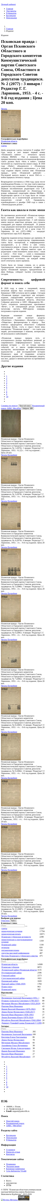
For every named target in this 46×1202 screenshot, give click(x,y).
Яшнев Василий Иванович (13, 1051)
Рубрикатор (11, 13)
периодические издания (11, 931)
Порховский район (9, 981)
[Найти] (26, 926)
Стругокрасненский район (13, 978)
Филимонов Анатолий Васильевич (16, 1034)
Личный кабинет (8, 4)
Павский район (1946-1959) (13, 984)
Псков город (6, 987)
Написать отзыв (13, 1152)
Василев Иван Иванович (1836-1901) (17, 1015)
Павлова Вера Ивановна (12, 1006)
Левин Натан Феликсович (12, 1040)
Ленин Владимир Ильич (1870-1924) (17, 1017)
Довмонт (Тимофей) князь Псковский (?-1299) (21, 1023)
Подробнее (12, 455)
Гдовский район (8, 975)
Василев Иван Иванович (12, 1054)
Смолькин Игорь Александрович (15, 1048)
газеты (4, 146)
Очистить (5, 921)
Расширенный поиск (15, 1123)
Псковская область (9, 141)
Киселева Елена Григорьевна (14, 1037)
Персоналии (11, 18)
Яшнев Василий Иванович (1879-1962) (18, 1009)
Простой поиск (12, 1121)
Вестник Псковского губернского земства (19, 956)
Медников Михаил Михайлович (15, 1043)
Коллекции (11, 15)
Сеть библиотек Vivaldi (16, 1171)
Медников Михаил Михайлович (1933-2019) (20, 1003)
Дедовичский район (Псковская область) (19, 970)
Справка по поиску (9, 406)
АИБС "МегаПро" (14, 1126)
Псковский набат (8, 945)
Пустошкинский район (11, 973)
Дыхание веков (12, 1166)
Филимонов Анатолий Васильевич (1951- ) (20, 998)
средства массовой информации (15, 953)
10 (7, 397)
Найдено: (27, 408)
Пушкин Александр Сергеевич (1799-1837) (20, 1001)
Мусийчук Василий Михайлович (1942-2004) (21, 1020)
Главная (9, 9)
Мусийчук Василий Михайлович (15, 1057)
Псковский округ (8, 989)
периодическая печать (11, 934)
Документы (11, 11)
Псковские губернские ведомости (16, 937)
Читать (4, 109)
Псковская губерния (10, 967)
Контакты (10, 1154)
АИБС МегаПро (14, 408)
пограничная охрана (10, 950)
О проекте (10, 1150)
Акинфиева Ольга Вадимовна (14, 1045)
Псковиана (11, 1164)
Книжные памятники (15, 1169)
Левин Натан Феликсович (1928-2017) (18, 1012)
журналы (5, 947)
